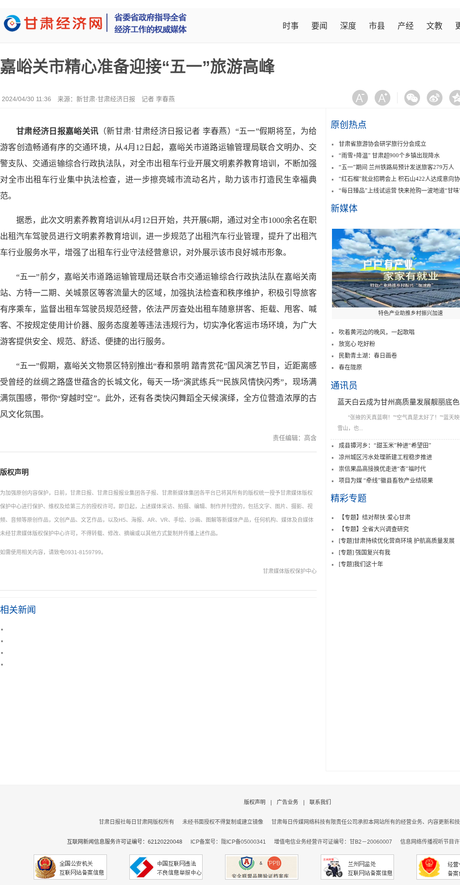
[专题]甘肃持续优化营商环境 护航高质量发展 (397, 540)
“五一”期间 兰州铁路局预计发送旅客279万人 (396, 167)
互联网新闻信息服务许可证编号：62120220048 (128, 842)
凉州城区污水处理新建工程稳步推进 (385, 457)
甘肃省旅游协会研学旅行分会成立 (382, 143)
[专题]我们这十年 (361, 563)
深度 (348, 26)
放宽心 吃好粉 (357, 343)
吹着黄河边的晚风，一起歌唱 (377, 332)
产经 (406, 26)
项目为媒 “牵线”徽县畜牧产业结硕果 (386, 480)
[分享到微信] (412, 98)
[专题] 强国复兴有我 (364, 552)
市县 (377, 26)
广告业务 (287, 802)
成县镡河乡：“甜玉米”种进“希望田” (385, 445)
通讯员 (344, 386)
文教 (434, 26)
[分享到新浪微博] (434, 98)
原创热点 (349, 125)
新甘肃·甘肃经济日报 (105, 98)
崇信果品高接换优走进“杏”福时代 (382, 468)
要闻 (319, 26)
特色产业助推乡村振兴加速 (410, 313)
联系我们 (320, 802)
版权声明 (14, 472)
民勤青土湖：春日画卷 (368, 355)
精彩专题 (349, 498)
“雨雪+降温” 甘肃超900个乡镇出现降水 (389, 155)
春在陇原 (350, 367)
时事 (291, 26)
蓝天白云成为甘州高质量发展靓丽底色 (398, 402)
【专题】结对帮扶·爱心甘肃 (375, 517)
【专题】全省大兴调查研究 (374, 528)
